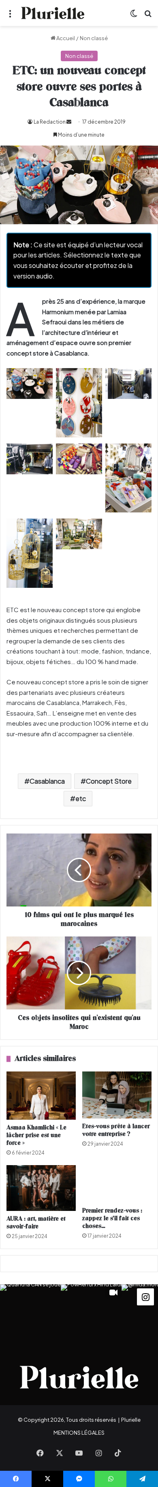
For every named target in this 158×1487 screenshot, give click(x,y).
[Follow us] (145, 1296)
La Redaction (50, 122)
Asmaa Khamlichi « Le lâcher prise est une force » (36, 1135)
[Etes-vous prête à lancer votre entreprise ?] (117, 1094)
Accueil (65, 38)
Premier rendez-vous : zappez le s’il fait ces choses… (112, 1218)
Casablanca (47, 781)
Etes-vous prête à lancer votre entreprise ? (116, 1130)
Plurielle (131, 1419)
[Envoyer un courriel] (68, 122)
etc (80, 798)
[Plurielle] (52, 13)
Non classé (94, 38)
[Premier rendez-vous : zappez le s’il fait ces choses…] (117, 1184)
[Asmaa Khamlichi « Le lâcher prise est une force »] (41, 1095)
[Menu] (10, 16)
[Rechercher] (148, 16)
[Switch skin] (134, 16)
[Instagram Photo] (30, 1314)
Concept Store (109, 781)
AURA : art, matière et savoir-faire (36, 1223)
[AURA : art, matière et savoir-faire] (41, 1188)
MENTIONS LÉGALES (79, 1432)
